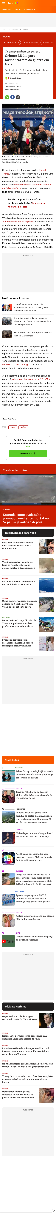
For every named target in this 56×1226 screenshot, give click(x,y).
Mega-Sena (19, 892)
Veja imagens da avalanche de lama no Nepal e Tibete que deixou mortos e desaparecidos (18, 565)
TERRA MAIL (7, 9)
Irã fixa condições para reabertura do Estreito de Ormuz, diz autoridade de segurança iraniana (27, 1065)
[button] (3, 3)
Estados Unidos (11, 42)
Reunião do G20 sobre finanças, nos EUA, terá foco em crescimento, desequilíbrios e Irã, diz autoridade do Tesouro (25, 1051)
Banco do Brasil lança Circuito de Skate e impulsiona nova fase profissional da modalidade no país (19, 623)
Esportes (6, 618)
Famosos (19, 830)
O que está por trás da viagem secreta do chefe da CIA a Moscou (19, 1018)
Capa (5, 30)
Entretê (19, 788)
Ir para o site (13, 3)
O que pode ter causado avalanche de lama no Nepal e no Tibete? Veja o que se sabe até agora (19, 604)
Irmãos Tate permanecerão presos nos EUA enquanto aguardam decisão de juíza (24, 1037)
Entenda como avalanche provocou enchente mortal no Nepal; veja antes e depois (26, 518)
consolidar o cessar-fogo (15, 364)
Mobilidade (20, 809)
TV (17, 850)
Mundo (25, 30)
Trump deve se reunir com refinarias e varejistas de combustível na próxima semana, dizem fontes (27, 1079)
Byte (18, 933)
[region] (28, 1219)
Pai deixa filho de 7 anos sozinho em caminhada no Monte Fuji (18, 583)
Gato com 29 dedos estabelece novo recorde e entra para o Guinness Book (17, 545)
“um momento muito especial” (18, 221)
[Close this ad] (54, 1211)
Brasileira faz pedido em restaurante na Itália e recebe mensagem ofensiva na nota (17, 642)
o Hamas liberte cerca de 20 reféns (31, 379)
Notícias (15, 30)
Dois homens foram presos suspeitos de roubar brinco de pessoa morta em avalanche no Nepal (18, 1094)
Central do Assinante (25, 9)
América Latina (30, 42)
